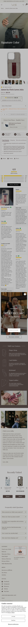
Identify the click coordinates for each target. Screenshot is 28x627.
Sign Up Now (14, 330)
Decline (13, 620)
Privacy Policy (11, 612)
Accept (13, 616)
